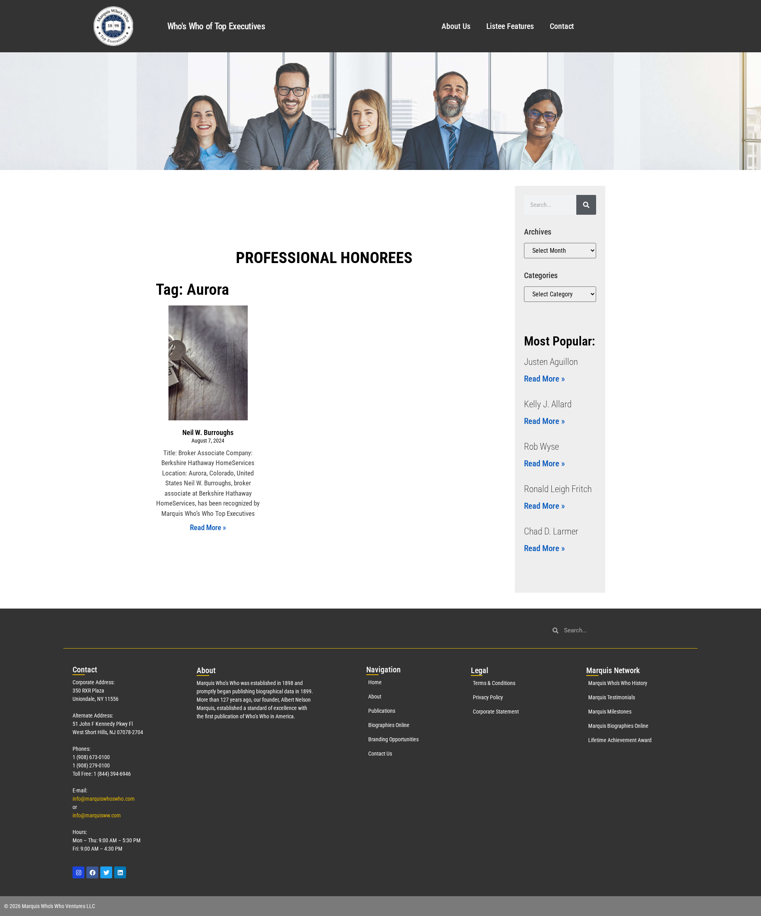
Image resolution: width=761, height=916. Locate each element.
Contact (562, 26)
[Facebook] (92, 872)
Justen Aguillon (551, 362)
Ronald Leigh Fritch (558, 489)
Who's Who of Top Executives (216, 26)
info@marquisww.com (97, 815)
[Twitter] (106, 872)
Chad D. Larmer (551, 531)
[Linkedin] (120, 872)
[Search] (586, 205)
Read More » (208, 527)
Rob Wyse (541, 446)
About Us (456, 26)
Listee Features (510, 26)
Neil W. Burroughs (207, 432)
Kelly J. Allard (548, 404)
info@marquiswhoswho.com (104, 799)
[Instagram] (78, 872)
